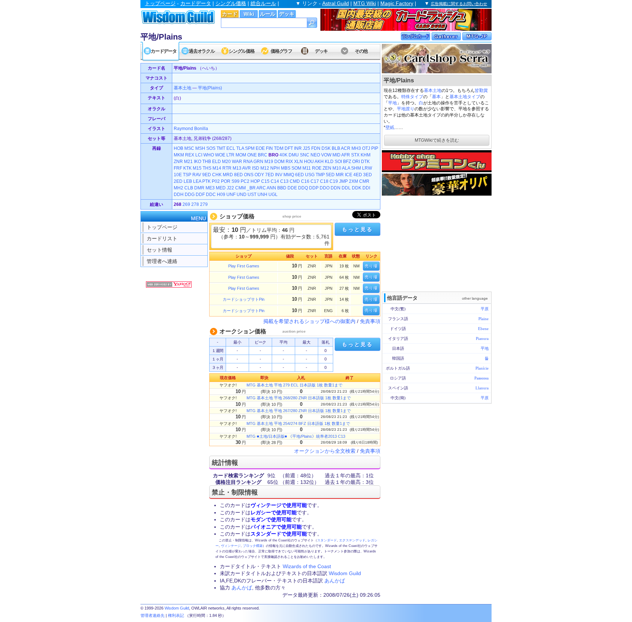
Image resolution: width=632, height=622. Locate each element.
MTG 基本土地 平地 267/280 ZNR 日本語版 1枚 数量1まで (299, 410)
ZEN (327, 168)
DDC (211, 194)
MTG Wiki (364, 3)
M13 (237, 168)
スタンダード (327, 540)
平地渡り (405, 108)
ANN (271, 187)
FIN (269, 148)
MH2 (178, 187)
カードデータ (195, 3)
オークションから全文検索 (325, 451)
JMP (343, 181)
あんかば (334, 581)
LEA (197, 181)
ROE (316, 168)
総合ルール (263, 3)
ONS (248, 174)
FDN (315, 148)
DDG (190, 194)
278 (195, 204)
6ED (299, 174)
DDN (336, 187)
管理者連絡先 (152, 615)
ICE (348, 174)
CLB (188, 187)
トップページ (160, 3)
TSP (187, 174)
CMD (295, 181)
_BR (251, 187)
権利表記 (176, 615)
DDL (346, 187)
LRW (367, 168)
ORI (356, 161)
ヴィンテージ (231, 546)
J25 (306, 148)
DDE (292, 187)
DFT (289, 148)
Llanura (482, 388)
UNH (262, 194)
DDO (325, 187)
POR (225, 181)
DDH (179, 194)
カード (229, 14)
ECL (230, 148)
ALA (346, 168)
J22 (230, 187)
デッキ (286, 14)
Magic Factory (396, 3)
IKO (197, 161)
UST (252, 194)
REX (189, 155)
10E (178, 174)
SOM (296, 168)
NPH (275, 168)
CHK (217, 174)
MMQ (288, 174)
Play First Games (243, 266)
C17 (315, 181)
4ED (357, 174)
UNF (231, 194)
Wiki (249, 14)
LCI (198, 155)
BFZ (347, 161)
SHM (356, 168)
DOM (279, 161)
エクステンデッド (352, 540)
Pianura (482, 338)
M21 (188, 161)
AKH (319, 161)
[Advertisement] (437, 243)
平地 (392, 102)
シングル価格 (230, 3)
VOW (326, 155)
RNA (247, 161)
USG (310, 174)
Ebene (483, 328)
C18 (324, 181)
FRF (178, 168)
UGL (273, 194)
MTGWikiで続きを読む (437, 140)
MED (221, 187)
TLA (240, 148)
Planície (482, 368)
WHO (208, 155)
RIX (289, 161)
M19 (268, 161)
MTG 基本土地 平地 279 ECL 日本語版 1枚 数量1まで (294, 385)
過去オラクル (201, 51)
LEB (188, 181)
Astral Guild (335, 3)
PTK (206, 181)
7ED (269, 174)
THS (207, 168)
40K (283, 155)
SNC (304, 155)
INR (298, 148)
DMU (294, 155)
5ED (330, 174)
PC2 (245, 181)
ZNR (178, 161)
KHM (365, 155)
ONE (252, 155)
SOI (338, 161)
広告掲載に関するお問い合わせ (459, 3)
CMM (240, 187)
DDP (314, 187)
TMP (320, 174)
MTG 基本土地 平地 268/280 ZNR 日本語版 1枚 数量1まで (299, 398)
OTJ (366, 148)
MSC (189, 148)
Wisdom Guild (345, 573)
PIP (374, 148)
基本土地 (432, 90)
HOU (309, 161)
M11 (306, 168)
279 (204, 204)
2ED (178, 181)
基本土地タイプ (464, 96)
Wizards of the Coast (307, 566)
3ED (367, 174)
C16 (305, 181)
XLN (298, 161)
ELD (216, 161)
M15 (197, 168)
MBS (285, 168)
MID (336, 155)
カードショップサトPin (243, 299)
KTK (187, 168)
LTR (230, 155)
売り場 (371, 266)
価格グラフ (281, 51)
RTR (227, 168)
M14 (216, 168)
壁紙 (389, 127)
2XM (353, 181)
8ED (238, 174)
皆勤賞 (481, 90)
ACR (345, 148)
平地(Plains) (210, 87)
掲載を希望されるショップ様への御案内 (309, 321)
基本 (436, 96)
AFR (345, 155)
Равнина (481, 378)
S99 (236, 181)
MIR (340, 174)
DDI (366, 187)
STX (355, 155)
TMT (221, 148)
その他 (361, 51)
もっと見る (357, 229)
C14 (275, 181)
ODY (259, 174)
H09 (221, 194)
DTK (365, 161)
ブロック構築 (253, 546)
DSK (326, 148)
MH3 (356, 148)
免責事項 (370, 321)
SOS (210, 148)
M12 (264, 168)
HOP (255, 181)
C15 (265, 181)
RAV (196, 174)
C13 (284, 181)
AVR (246, 168)
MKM (179, 155)
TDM (278, 148)
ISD (255, 168)
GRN (258, 161)
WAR (237, 161)
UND (242, 194)
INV (278, 174)
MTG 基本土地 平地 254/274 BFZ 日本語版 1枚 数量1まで (298, 423)
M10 (336, 168)
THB (206, 161)
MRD (228, 174)
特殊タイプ (412, 96)
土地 (187, 87)
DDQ (303, 187)
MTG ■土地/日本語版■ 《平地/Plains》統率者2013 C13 (296, 436)
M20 (226, 161)
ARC (261, 187)
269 (186, 204)
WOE (220, 155)
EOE (260, 148)
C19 (334, 181)
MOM (241, 155)
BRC (262, 155)
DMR (199, 187)
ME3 (210, 187)
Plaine (483, 318)
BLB (336, 148)
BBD (281, 187)
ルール (267, 14)
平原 (485, 309)
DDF (200, 194)
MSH (200, 148)
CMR (364, 181)
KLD (329, 161)
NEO (315, 155)
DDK (356, 187)
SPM (250, 148)
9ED (206, 174)
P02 (216, 181)
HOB (178, 148)
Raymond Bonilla (191, 128)
